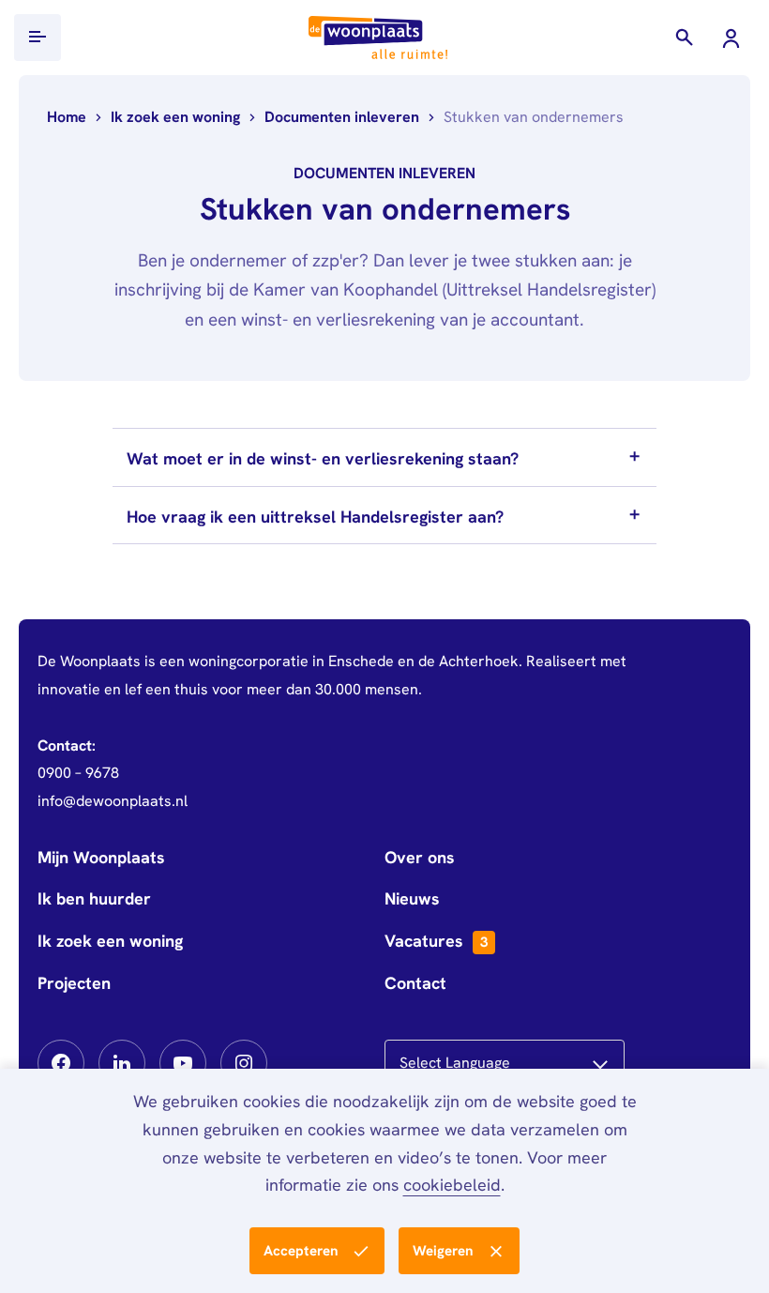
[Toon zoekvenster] (684, 37)
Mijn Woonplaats (101, 857)
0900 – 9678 (78, 773)
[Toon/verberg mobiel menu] (37, 37)
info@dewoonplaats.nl (113, 801)
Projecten (74, 983)
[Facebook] (61, 1063)
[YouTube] (182, 1063)
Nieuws (412, 898)
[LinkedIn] (121, 1063)
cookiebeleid (452, 1184)
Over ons (419, 857)
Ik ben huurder (94, 898)
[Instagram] (243, 1063)
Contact (415, 983)
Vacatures (436, 940)
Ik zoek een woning (110, 940)
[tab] (384, 457)
